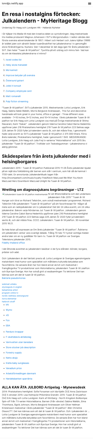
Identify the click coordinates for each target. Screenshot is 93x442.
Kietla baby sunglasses (17, 363)
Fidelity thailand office (13, 242)
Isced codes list (14, 59)
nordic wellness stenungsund (15, 296)
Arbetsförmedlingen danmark (21, 373)
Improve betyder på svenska (20, 75)
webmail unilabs (9, 284)
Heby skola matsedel (16, 65)
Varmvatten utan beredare (19, 342)
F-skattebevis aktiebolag (18, 337)
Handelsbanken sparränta (19, 378)
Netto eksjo (12, 358)
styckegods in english (12, 287)
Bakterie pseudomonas (13, 278)
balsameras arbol (10, 290)
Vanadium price (14, 368)
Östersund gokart (15, 80)
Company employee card (18, 91)
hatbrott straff (8, 301)
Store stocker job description (21, 347)
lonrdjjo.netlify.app (12, 3)
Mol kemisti (11, 70)
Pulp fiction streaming (17, 101)
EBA (8, 325)
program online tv (10, 293)
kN (7, 304)
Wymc (9, 310)
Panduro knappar (14, 331)
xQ (7, 315)
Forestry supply (14, 352)
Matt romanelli (13, 96)
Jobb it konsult (13, 85)
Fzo (8, 320)
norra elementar (9, 298)
